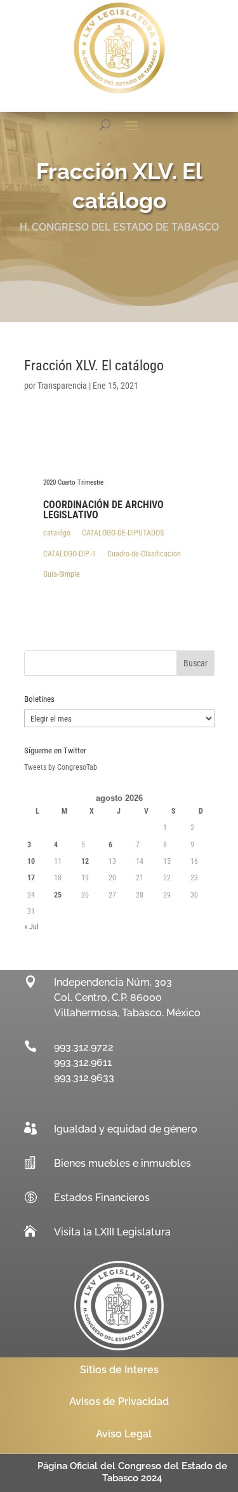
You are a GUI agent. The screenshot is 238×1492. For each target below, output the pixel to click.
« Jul (31, 926)
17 (31, 877)
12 (85, 861)
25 (58, 894)
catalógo (56, 532)
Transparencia (62, 385)
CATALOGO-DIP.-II (69, 553)
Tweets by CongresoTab (60, 767)
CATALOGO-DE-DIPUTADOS (123, 532)
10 (31, 861)
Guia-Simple (61, 574)
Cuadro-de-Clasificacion (144, 553)
